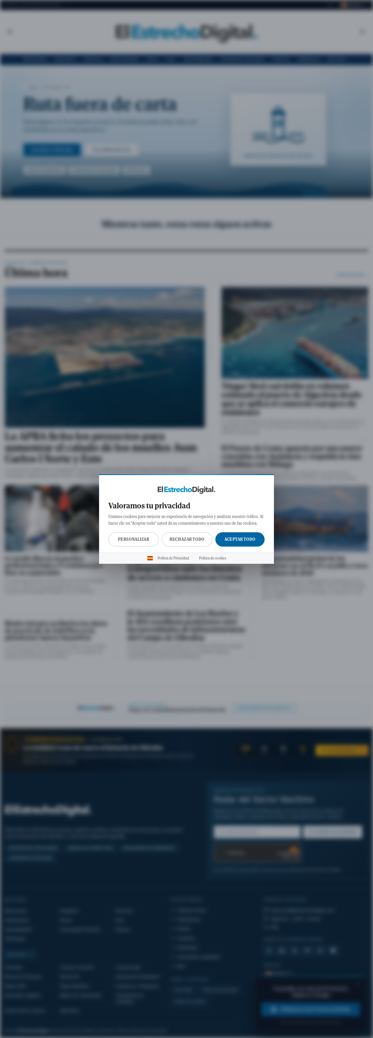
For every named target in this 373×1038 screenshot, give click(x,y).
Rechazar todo (187, 539)
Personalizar (133, 539)
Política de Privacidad (173, 558)
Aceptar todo (240, 539)
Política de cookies (212, 558)
